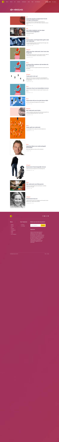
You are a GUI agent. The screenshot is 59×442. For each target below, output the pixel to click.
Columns (12, 228)
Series (12, 231)
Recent (12, 224)
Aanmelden (43, 225)
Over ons (22, 224)
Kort (12, 227)
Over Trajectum (13, 234)
